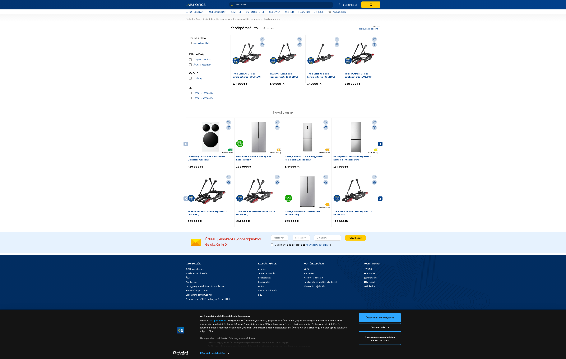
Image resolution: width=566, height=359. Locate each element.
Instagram (371, 277)
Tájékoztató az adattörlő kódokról (320, 282)
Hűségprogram (217, 12)
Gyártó (193, 73)
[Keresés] (330, 5)
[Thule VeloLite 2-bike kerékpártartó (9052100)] (287, 54)
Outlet (261, 286)
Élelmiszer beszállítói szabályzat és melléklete (208, 299)
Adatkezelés (192, 282)
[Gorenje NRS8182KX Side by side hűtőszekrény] (258, 137)
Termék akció (197, 38)
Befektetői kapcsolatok (197, 290)
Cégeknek (274, 12)
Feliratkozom (355, 238)
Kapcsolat (309, 273)
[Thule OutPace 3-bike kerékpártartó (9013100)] (361, 54)
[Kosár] (370, 4)
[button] (380, 144)
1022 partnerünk (217, 320)
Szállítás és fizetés (195, 269)
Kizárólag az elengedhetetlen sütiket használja (380, 339)
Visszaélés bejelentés (314, 286)
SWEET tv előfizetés (267, 290)
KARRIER (289, 12)
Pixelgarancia (265, 277)
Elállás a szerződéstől (196, 273)
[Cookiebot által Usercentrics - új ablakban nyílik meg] (181, 353)
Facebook (370, 282)
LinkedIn (370, 286)
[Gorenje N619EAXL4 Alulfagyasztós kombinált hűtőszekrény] (307, 137)
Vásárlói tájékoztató (313, 277)
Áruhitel (236, 12)
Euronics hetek (255, 12)
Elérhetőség (197, 54)
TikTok (369, 269)
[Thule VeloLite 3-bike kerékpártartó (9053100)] (249, 54)
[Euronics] (197, 4)
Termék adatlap (227, 152)
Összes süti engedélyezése (380, 317)
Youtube (370, 273)
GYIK (306, 269)
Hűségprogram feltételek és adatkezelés (206, 286)
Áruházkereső (339, 11)
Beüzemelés (264, 282)
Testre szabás (378, 327)
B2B (260, 294)
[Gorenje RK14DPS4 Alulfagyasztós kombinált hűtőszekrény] (356, 137)
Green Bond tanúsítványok (199, 294)
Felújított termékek (310, 12)
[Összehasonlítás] (262, 44)
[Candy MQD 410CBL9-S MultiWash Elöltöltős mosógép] (210, 137)
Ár (190, 88)
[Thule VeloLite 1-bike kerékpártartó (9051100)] (324, 54)
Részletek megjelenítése (212, 353)
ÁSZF (188, 277)
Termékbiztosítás (266, 273)
